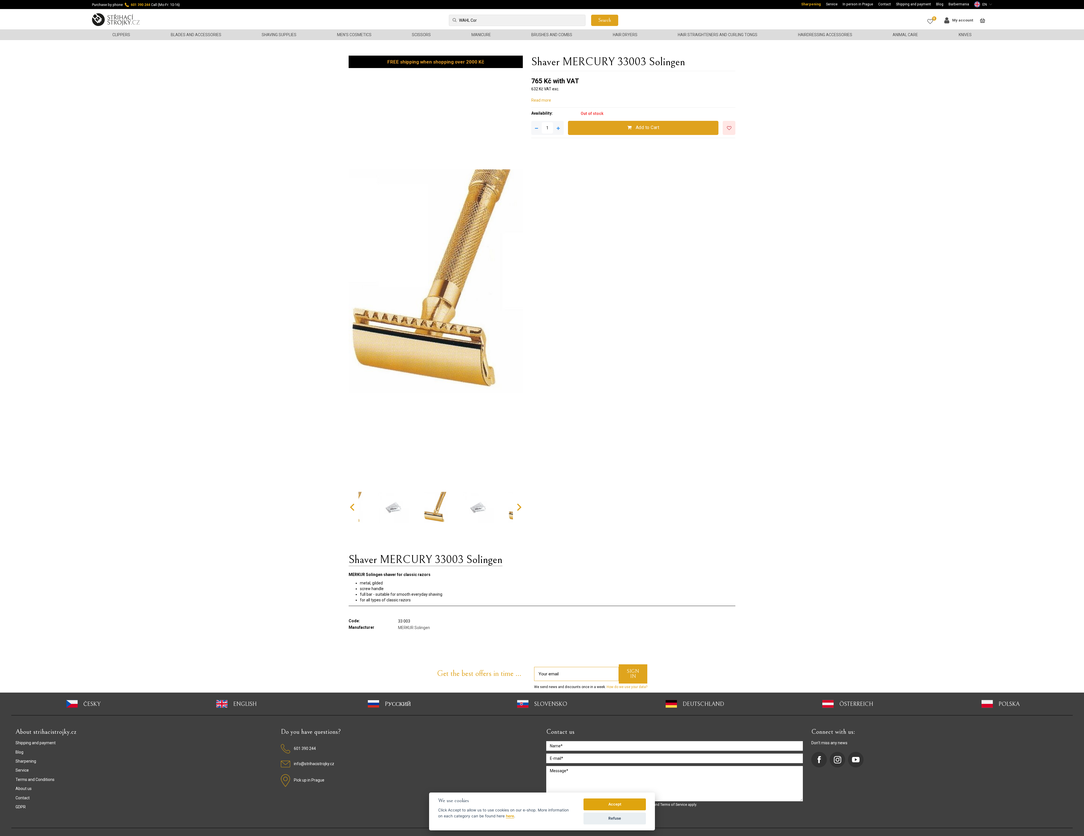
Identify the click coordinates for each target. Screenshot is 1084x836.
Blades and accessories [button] (196, 34)
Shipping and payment (913, 4)
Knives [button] (965, 34)
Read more (541, 100)
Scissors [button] (421, 34)
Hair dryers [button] (625, 34)
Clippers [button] (121, 34)
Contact (884, 4)
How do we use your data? (626, 687)
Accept (614, 804)
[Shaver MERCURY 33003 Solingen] (436, 281)
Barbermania (958, 4)
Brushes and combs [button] (551, 34)
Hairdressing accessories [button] (825, 34)
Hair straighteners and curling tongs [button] (717, 34)
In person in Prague (858, 4)
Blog (939, 4)
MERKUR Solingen (414, 627)
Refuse (614, 818)
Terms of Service (673, 804)
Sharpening (811, 4)
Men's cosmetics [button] (354, 34)
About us (24, 788)
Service (832, 4)
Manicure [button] (481, 34)
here (510, 816)
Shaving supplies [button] (279, 34)
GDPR (21, 807)
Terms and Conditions (35, 779)
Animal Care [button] (905, 34)
